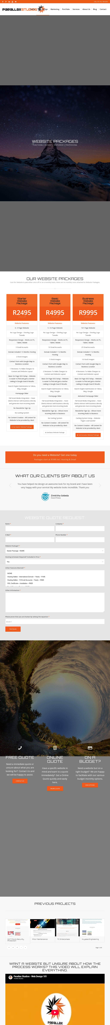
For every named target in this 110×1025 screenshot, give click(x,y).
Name (8, 524)
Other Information (13, 590)
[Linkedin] (9, 1)
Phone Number (62, 535)
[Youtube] (12, 1)
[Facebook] (2, 1)
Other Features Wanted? (15, 568)
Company (60, 524)
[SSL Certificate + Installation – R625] (55, 583)
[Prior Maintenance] (42, 927)
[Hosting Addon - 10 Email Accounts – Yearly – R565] (55, 580)
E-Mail (8, 535)
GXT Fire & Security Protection (16, 940)
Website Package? (12, 546)
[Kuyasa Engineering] (92, 927)
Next (100, 485)
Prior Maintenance (40, 939)
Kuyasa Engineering (90, 939)
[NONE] (55, 573)
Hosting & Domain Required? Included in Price (23, 557)
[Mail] (15, 1)
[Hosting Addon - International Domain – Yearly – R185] (55, 576)
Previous (10, 485)
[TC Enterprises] (67, 927)
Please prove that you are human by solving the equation (27, 617)
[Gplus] (6, 1)
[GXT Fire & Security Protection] (17, 927)
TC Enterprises (63, 939)
